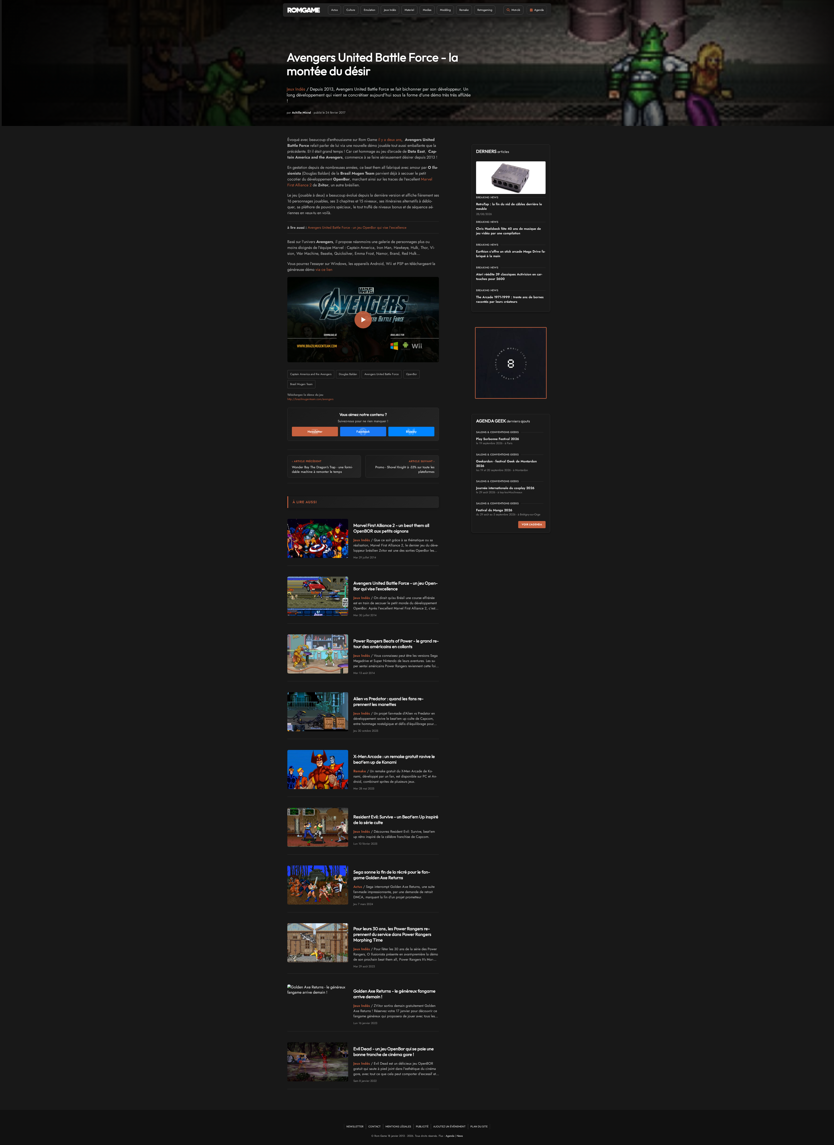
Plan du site (479, 1126)
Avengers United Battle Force (381, 374)
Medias (427, 10)
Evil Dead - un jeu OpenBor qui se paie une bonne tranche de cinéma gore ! (393, 1051)
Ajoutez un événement (449, 1126)
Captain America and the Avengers (310, 374)
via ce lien (324, 269)
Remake (464, 10)
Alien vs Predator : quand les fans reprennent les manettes (388, 701)
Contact (374, 1126)
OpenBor (411, 374)
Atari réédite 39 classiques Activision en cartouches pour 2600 (509, 276)
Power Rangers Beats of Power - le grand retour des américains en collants (396, 643)
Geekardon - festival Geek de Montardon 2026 (506, 463)
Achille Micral (301, 112)
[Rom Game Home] (303, 10)
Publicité (422, 1126)
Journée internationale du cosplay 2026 (505, 488)
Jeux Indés (390, 10)
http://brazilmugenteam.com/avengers (310, 399)
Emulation (369, 10)
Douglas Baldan (348, 374)
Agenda (450, 1136)
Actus (334, 10)
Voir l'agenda (532, 524)
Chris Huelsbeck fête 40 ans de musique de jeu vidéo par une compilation (508, 231)
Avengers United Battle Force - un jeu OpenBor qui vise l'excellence (357, 227)
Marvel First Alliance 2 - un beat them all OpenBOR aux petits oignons (391, 528)
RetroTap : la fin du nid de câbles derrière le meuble (509, 206)
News (460, 1136)
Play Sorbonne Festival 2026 (497, 439)
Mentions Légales (398, 1126)
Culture (350, 10)
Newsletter (355, 1126)
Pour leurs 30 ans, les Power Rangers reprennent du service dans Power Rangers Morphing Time (392, 934)
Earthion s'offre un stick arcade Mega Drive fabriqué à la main (510, 253)
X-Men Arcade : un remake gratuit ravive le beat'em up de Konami (394, 759)
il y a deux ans (389, 139)
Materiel (409, 10)
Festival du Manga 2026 (494, 510)
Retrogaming (484, 10)
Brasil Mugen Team (301, 384)
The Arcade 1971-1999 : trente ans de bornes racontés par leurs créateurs (510, 299)
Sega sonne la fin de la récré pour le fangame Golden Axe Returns (391, 874)
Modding (445, 10)
